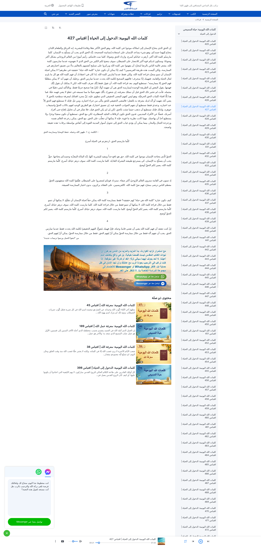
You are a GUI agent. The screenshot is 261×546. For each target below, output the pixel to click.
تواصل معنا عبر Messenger (29, 521)
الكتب (193, 13)
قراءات (147, 13)
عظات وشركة (127, 13)
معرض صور (92, 13)
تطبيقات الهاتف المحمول (69, 5)
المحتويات (165, 28)
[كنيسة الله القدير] (130, 5)
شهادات (111, 13)
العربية (48, 5)
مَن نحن (55, 13)
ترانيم (159, 13)
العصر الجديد (74, 13)
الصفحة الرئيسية (209, 13)
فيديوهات (176, 13)
